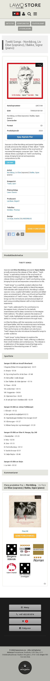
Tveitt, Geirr (11, 183)
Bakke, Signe (34, 172)
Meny (26, 607)
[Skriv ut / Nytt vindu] (17, 234)
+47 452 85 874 (26, 614)
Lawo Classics (12, 192)
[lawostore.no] (25, 6)
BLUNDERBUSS (26, 218)
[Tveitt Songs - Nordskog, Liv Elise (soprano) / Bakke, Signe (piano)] (25, 81)
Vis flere (42, 485)
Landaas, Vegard (13, 201)
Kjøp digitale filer (25, 137)
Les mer (10, 162)
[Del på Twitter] (13, 234)
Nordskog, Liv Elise (14, 172)
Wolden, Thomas (13, 210)
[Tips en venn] (22, 234)
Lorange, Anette (13, 218)
